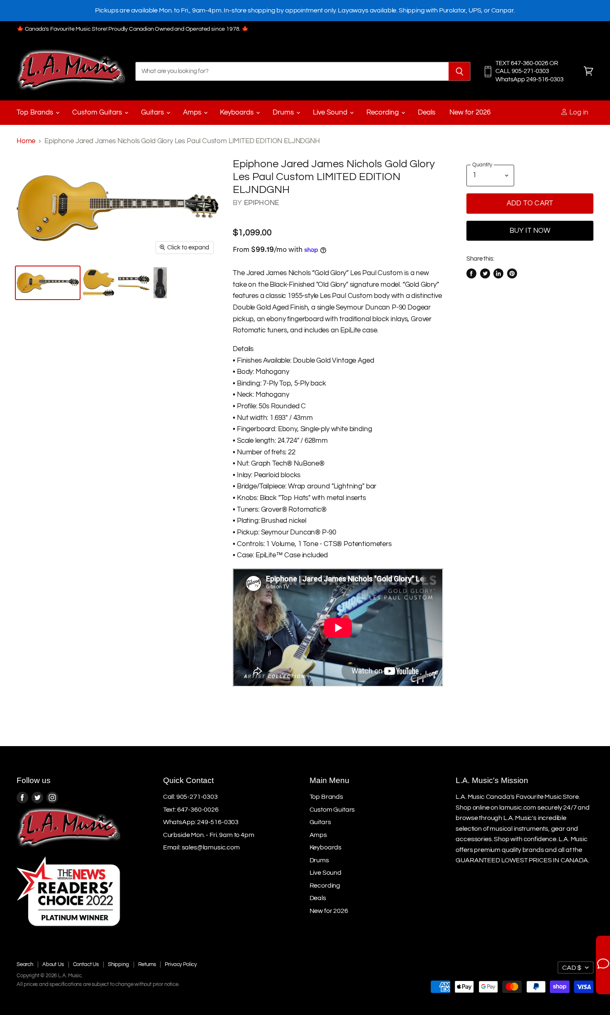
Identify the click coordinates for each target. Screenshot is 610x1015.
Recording (383, 112)
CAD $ (571, 967)
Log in (578, 112)
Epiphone (261, 203)
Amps (193, 112)
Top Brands (36, 112)
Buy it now (530, 230)
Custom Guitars (98, 112)
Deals (426, 112)
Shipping (118, 964)
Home (26, 141)
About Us (53, 964)
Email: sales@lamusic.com (201, 847)
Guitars (153, 112)
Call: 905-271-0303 (190, 796)
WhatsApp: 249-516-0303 (201, 822)
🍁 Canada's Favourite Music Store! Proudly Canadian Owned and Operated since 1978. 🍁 (133, 29)
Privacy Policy (181, 964)
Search (25, 964)
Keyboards (237, 112)
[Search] (460, 71)
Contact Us (86, 964)
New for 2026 (469, 112)
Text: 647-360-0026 (191, 809)
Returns (147, 964)
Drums (284, 112)
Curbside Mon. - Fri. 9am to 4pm (208, 835)
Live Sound (331, 112)
